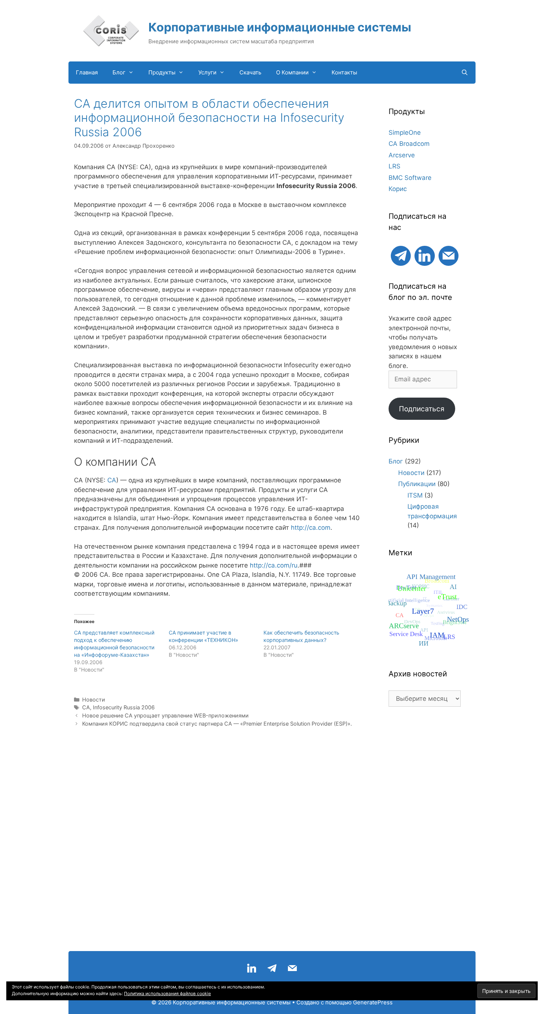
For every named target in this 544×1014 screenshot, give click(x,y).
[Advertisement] (425, 833)
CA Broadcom (409, 143)
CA (111, 480)
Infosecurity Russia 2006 (124, 707)
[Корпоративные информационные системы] (111, 30)
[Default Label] (401, 255)
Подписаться (421, 408)
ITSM (415, 495)
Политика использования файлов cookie (167, 993)
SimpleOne (405, 132)
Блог (119, 72)
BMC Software (410, 177)
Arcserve (402, 155)
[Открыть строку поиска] (465, 72)
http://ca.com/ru (274, 565)
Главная (87, 72)
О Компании (292, 72)
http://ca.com (310, 527)
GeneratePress (373, 1002)
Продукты (161, 72)
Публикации (417, 484)
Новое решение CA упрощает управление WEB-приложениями (165, 715)
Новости (93, 699)
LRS (394, 166)
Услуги (207, 72)
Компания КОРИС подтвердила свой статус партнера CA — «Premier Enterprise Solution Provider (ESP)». (217, 723)
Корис (398, 189)
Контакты (344, 72)
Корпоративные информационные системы (279, 27)
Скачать (250, 72)
